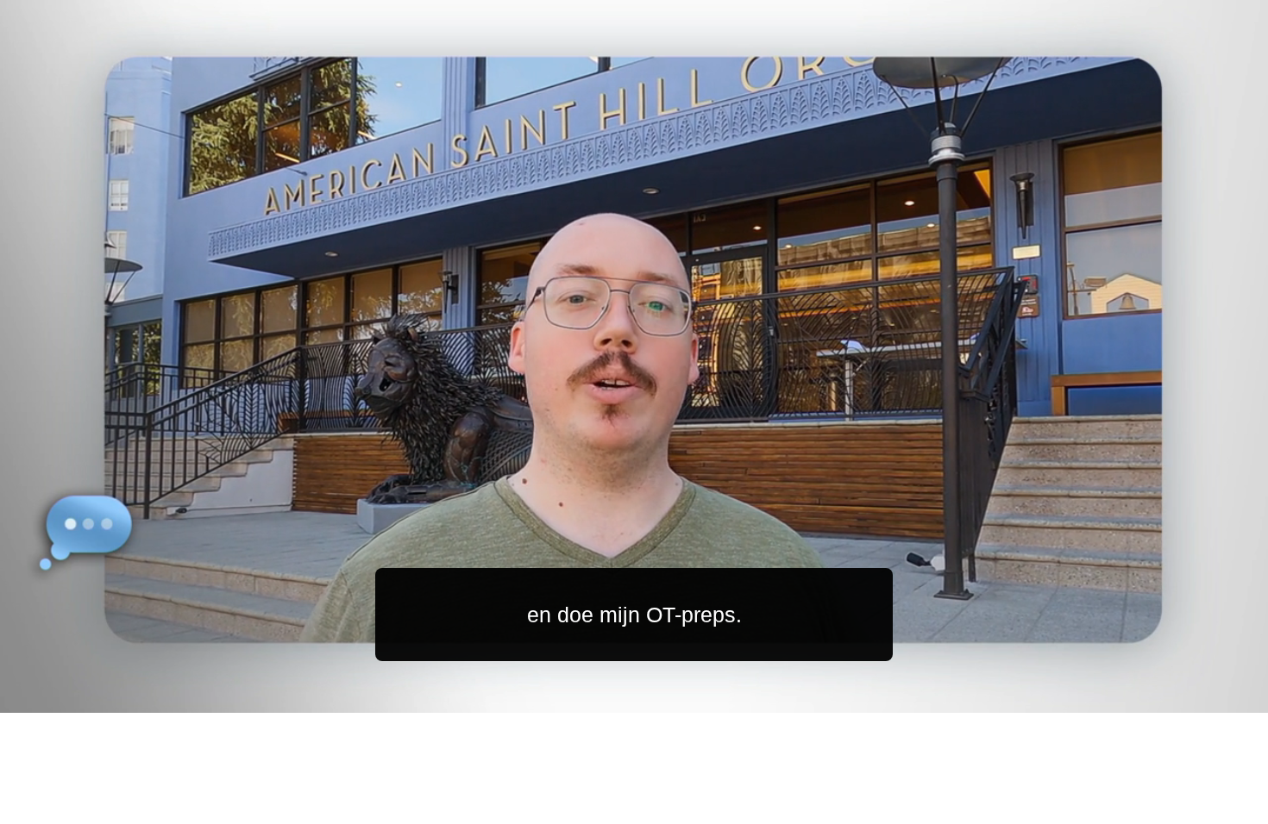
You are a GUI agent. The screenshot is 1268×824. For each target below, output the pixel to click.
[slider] (668, 696)
